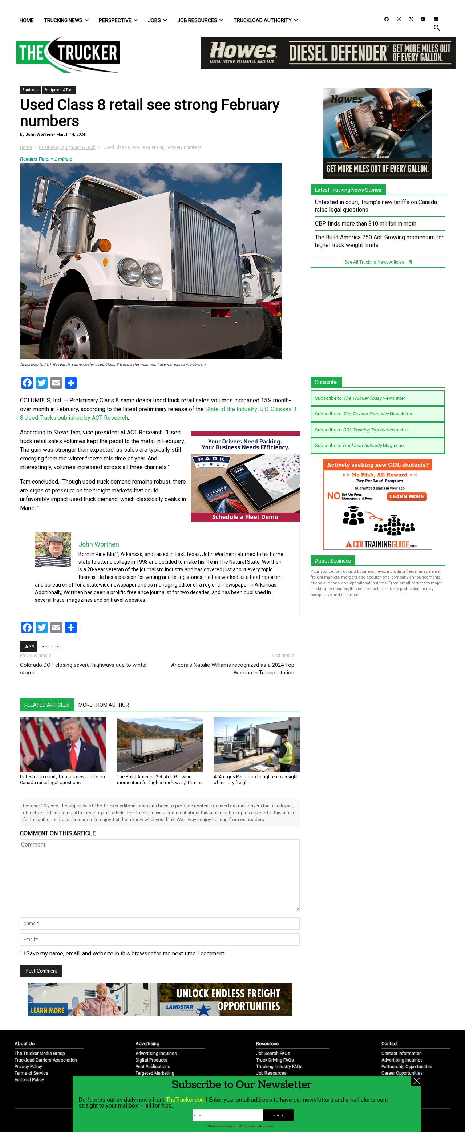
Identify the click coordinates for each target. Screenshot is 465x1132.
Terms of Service (31, 1073)
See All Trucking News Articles (374, 262)
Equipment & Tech (58, 90)
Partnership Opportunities (406, 1066)
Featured (51, 646)
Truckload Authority (263, 20)
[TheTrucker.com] (64, 54)
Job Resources (197, 20)
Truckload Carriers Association (46, 1060)
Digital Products (151, 1060)
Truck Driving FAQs (275, 1060)
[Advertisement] (377, 325)
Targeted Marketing (155, 1073)
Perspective (115, 20)
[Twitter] (409, 18)
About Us (25, 1043)
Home (27, 20)
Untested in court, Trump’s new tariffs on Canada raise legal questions (62, 779)
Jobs (154, 20)
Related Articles (47, 705)
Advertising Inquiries (156, 1053)
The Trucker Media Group (40, 1053)
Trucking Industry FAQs (279, 1066)
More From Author (103, 705)
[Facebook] (384, 18)
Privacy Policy (28, 1066)
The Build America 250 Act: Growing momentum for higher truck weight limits (159, 779)
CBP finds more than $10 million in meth (365, 223)
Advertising (147, 1043)
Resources (267, 1043)
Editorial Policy (29, 1079)
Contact (389, 1043)
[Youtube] (421, 18)
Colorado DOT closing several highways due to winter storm (83, 669)
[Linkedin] (432, 18)
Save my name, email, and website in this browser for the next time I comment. (125, 953)
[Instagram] (396, 18)
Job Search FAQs (273, 1053)
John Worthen (38, 134)
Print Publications (153, 1066)
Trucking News (63, 20)
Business (30, 90)
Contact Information (401, 1053)
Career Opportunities (402, 1073)
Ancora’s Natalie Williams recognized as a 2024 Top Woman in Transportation (232, 669)
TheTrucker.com (186, 1099)
